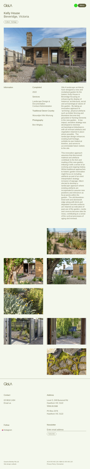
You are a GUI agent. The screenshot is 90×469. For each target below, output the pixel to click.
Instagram (8, 430)
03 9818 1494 (9, 400)
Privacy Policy (51, 464)
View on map (52, 406)
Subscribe (51, 434)
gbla (8, 5)
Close (82, 5)
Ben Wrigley (37, 125)
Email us (7, 403)
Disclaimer (60, 464)
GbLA (8, 384)
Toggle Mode (76, 5)
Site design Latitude (10, 464)
